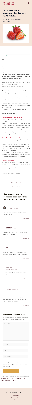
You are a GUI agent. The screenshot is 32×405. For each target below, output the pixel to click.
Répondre (26, 218)
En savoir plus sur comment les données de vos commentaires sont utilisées (16, 378)
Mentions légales (16, 397)
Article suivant (16, 187)
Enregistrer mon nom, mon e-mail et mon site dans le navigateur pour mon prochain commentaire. (15, 364)
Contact (16, 399)
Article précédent (16, 182)
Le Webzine (16, 395)
